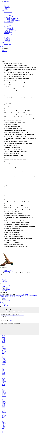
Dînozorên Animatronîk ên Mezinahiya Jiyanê (7, 295)
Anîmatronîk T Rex (8, 296)
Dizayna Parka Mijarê (7, 7)
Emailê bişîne (2, 302)
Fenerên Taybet (6, 33)
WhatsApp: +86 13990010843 (8, 270)
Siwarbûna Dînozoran (8, 17)
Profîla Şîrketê (6, 4)
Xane (3, 50)
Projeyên (3, 10)
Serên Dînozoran (9, 24)
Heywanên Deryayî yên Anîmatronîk (10, 30)
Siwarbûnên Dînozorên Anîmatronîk (12, 18)
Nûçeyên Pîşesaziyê (7, 44)
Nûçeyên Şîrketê (7, 43)
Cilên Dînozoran (7, 14)
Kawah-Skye (6, 305)
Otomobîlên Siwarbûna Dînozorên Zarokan (13, 20)
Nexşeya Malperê (21, 294)
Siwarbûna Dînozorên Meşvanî (11, 19)
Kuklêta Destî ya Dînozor (10, 16)
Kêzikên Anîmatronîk (9, 28)
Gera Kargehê (6, 6)
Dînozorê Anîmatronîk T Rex (16, 296)
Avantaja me (6, 8)
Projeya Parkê (4, 279)
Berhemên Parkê (9, 23)
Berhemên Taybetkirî (7, 40)
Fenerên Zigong (7, 41)
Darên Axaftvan (7, 31)
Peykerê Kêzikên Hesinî (10, 29)
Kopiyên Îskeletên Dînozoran (9, 21)
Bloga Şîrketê (4, 281)
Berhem (3, 11)
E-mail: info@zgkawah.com (7, 271)
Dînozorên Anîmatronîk (8, 12)
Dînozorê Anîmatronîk (19, 295)
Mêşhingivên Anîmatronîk (8, 27)
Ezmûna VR (6, 9)
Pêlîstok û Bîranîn (9, 25)
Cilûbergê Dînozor (9, 15)
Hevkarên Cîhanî (7, 5)
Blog (3, 42)
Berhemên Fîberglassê (8, 32)
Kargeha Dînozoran (26, 295)
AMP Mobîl (26, 294)
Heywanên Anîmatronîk (8, 26)
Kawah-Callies (6, 304)
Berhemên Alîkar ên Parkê (8, 22)
